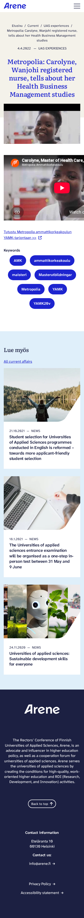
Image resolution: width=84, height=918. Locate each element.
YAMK (57, 289)
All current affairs (18, 361)
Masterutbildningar (55, 274)
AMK (18, 260)
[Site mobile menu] (77, 6)
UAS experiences (56, 26)
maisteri (19, 274)
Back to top (39, 804)
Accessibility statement (40, 892)
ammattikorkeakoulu (52, 260)
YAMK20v (42, 303)
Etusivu (17, 26)
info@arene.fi (40, 863)
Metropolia (30, 289)
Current (33, 26)
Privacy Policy (40, 883)
